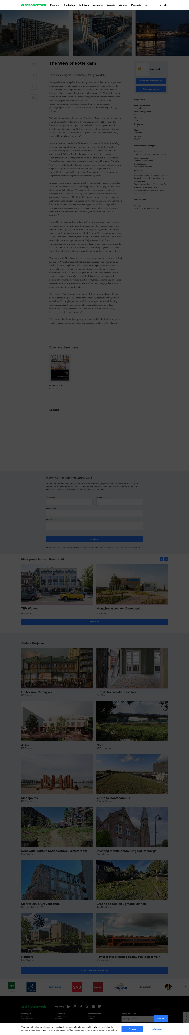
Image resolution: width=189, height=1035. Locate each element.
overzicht (64, 1030)
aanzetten (112, 1030)
